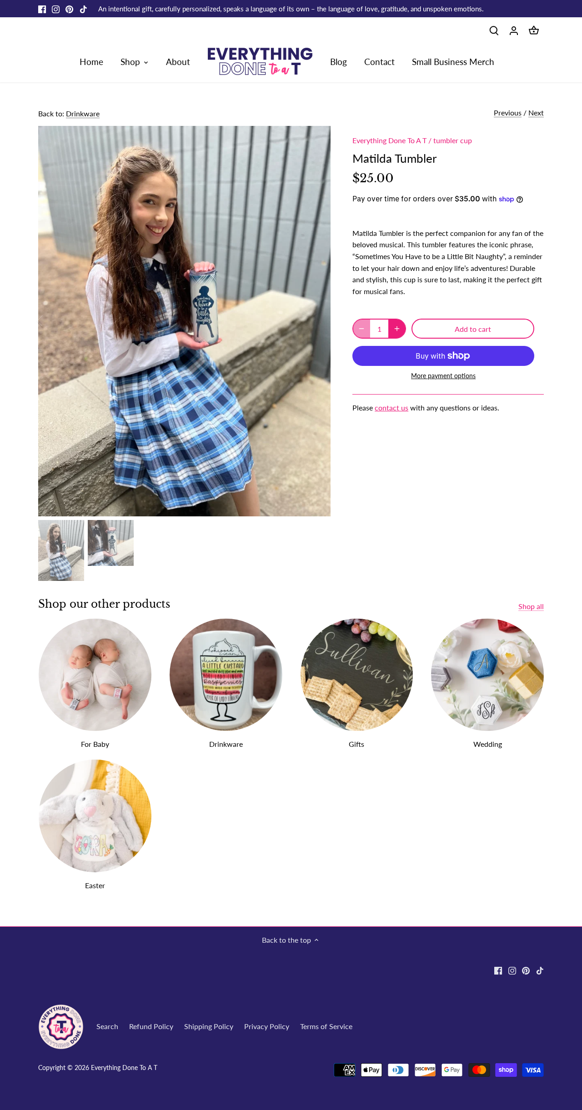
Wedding (487, 744)
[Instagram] (56, 9)
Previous (508, 112)
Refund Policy (151, 1026)
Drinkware (83, 113)
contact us (391, 407)
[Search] (494, 29)
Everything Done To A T (389, 140)
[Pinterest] (69, 9)
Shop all (531, 606)
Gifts (356, 744)
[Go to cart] (533, 29)
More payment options (443, 375)
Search (107, 1026)
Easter (95, 885)
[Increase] (397, 328)
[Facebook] (42, 9)
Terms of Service (326, 1026)
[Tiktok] (83, 9)
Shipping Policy (208, 1026)
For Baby (95, 744)
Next (536, 112)
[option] (184, 321)
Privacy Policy (266, 1026)
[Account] (514, 29)
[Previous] (52, 321)
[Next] (317, 321)
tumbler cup (452, 140)
